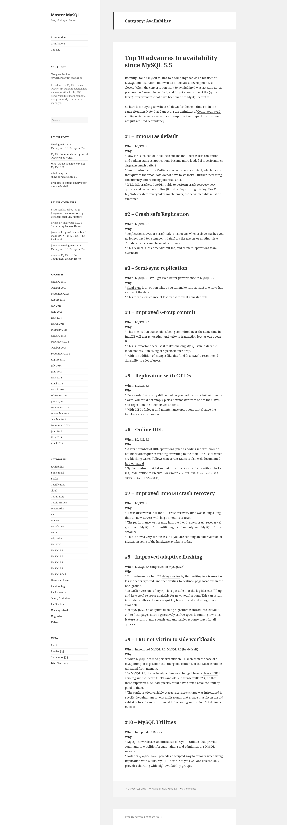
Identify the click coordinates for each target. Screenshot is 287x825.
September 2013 (60, 425)
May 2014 (56, 377)
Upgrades (56, 616)
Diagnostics (57, 508)
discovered (143, 513)
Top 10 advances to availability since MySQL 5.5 (171, 61)
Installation (57, 526)
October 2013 (58, 419)
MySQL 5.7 (57, 562)
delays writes (171, 576)
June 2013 (56, 431)
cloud (54, 490)
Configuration (59, 502)
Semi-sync (134, 288)
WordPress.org (59, 663)
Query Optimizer (60, 598)
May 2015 (56, 317)
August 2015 (58, 299)
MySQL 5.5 (57, 550)
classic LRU (210, 673)
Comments (59, 657)
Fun (53, 514)
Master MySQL (65, 15)
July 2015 (56, 305)
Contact (55, 49)
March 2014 (57, 389)
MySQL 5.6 (57, 556)
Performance (58, 592)
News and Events (61, 580)
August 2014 (58, 359)
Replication (57, 604)
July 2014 (56, 365)
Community (57, 496)
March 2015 (57, 323)
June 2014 (56, 371)
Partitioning (58, 586)
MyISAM (56, 544)
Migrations (57, 538)
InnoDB (55, 520)
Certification (58, 484)
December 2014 (60, 341)
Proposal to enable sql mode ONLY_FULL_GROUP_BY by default (68, 236)
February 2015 (59, 329)
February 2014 (59, 395)
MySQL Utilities (189, 742)
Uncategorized (59, 610)
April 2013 (57, 443)
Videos (55, 622)
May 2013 (56, 437)
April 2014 (57, 383)
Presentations (59, 37)
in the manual (134, 463)
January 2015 (58, 335)
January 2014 (58, 401)
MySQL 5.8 (57, 568)
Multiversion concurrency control (179, 170)
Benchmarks (58, 472)
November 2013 (60, 413)
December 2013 (60, 407)
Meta (54, 532)
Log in (54, 645)
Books (54, 478)
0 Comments (189, 788)
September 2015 (60, 293)
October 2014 (58, 347)
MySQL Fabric (59, 574)
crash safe (164, 234)
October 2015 (58, 287)
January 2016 (58, 281)
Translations (58, 43)
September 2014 (60, 353)
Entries (57, 651)
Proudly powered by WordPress (143, 817)
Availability (57, 466)
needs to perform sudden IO (166, 659)
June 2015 (56, 311)
